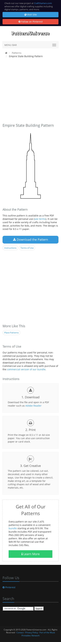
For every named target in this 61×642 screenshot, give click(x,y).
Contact (20, 632)
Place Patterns (11, 332)
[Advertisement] (30, 91)
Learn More (31, 554)
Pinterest (10, 587)
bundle (13, 528)
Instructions (10, 247)
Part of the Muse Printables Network (38, 634)
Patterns (16, 52)
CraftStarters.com (43, 3)
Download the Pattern (32, 239)
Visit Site (31, 14)
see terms (40, 218)
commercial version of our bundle (26, 369)
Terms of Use (27, 247)
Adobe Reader (33, 405)
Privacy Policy (31, 632)
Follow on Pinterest (32, 21)
